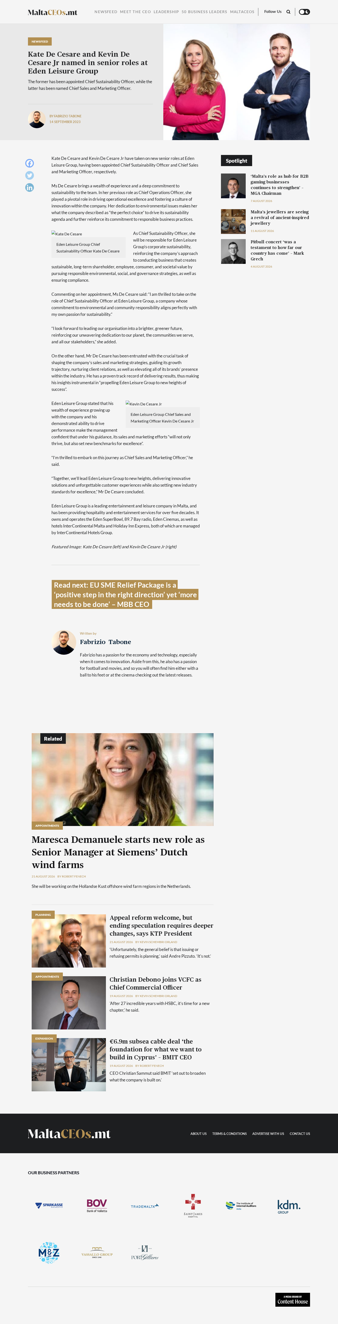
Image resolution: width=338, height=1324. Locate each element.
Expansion (44, 1038)
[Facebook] (30, 164)
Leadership (166, 12)
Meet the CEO (135, 12)
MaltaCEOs (242, 12)
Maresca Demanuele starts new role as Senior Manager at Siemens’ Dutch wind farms (118, 852)
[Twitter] (30, 176)
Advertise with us (268, 1134)
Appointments (47, 825)
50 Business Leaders (204, 12)
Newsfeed (106, 12)
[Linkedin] (30, 188)
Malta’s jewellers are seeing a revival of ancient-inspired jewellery (280, 217)
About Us (199, 1134)
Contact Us (300, 1134)
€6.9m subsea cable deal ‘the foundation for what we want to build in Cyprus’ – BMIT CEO (156, 1050)
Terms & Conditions (229, 1134)
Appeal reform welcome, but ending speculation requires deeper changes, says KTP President (162, 926)
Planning (43, 915)
